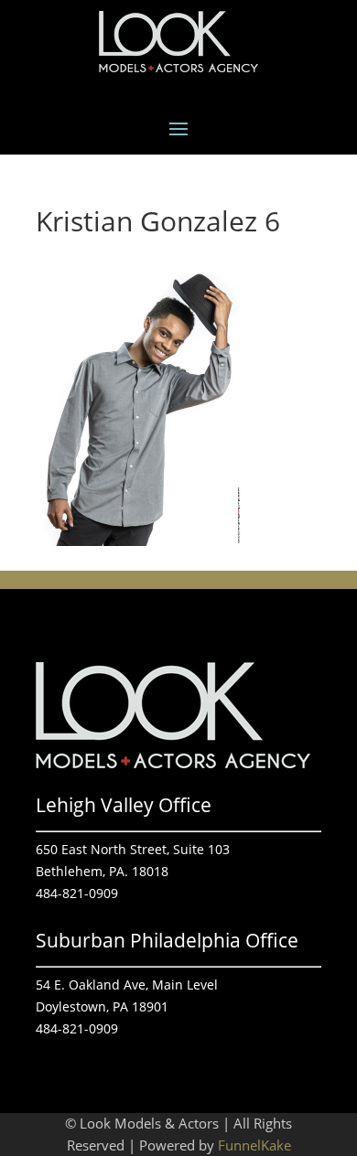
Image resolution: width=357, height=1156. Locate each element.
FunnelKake (254, 1145)
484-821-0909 (77, 893)
